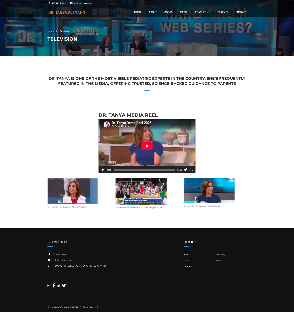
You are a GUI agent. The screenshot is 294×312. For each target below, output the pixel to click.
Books (168, 12)
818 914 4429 (58, 3)
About (153, 12)
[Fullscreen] (191, 169)
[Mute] (185, 169)
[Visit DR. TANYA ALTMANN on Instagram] (49, 286)
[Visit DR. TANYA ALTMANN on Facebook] (54, 286)
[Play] (103, 169)
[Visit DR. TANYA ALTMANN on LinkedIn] (58, 286)
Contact (241, 12)
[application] (147, 146)
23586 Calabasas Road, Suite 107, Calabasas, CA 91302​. (80, 266)
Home (137, 12)
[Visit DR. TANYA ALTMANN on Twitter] (64, 286)
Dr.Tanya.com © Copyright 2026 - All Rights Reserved (72, 306)
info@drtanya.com (83, 3)
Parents (223, 12)
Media (183, 12)
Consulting (202, 12)
